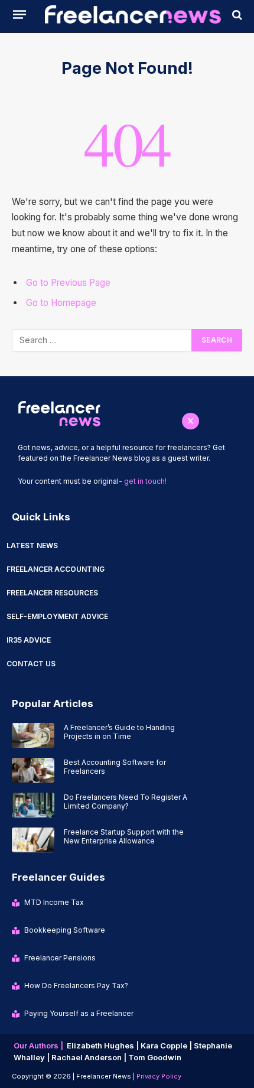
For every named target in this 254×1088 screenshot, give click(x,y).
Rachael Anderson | (89, 1057)
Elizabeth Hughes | (104, 1045)
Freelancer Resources (52, 592)
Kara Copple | (167, 1045)
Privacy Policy (158, 1076)
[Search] (236, 14)
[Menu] (19, 14)
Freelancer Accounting (55, 569)
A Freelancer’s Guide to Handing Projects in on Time (119, 732)
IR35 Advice (28, 640)
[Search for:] (102, 340)
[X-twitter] (190, 421)
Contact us (31, 663)
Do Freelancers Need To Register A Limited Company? (125, 801)
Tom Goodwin (154, 1057)
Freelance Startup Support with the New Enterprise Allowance (124, 836)
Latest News (32, 545)
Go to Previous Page (68, 282)
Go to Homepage (61, 302)
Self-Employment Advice (57, 616)
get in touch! (145, 481)
